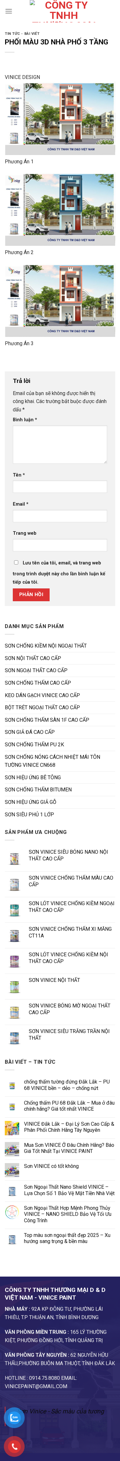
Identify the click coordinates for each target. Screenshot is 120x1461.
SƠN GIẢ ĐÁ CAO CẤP (30, 732)
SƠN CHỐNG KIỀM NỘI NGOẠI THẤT (46, 646)
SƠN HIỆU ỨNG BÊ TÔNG (33, 777)
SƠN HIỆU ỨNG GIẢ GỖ (30, 802)
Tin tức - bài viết (22, 34)
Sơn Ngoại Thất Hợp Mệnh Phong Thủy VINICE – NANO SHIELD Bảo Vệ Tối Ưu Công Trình (67, 1214)
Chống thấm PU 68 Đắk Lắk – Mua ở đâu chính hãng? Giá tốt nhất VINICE (69, 1106)
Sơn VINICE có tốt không (51, 1166)
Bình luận (25, 420)
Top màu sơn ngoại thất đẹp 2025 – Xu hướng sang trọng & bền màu (67, 1238)
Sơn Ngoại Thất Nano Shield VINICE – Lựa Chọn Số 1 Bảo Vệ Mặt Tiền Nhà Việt (69, 1190)
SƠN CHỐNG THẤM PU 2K (34, 745)
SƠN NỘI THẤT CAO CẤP (33, 658)
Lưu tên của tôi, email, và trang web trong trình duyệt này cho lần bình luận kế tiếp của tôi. (59, 572)
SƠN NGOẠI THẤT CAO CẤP (36, 670)
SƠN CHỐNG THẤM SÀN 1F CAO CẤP (47, 720)
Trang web (24, 533)
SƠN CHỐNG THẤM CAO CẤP (38, 683)
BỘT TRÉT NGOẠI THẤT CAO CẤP (42, 707)
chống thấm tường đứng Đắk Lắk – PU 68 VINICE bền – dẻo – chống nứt (67, 1085)
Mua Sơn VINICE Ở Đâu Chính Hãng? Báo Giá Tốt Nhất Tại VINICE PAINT (69, 1148)
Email (20, 504)
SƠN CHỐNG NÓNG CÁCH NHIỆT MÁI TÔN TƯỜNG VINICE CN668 (52, 761)
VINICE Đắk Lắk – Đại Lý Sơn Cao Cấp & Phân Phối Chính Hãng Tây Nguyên (69, 1127)
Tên (19, 475)
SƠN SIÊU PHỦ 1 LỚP (29, 815)
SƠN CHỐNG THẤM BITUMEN (38, 790)
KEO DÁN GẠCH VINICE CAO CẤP (42, 695)
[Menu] (8, 11)
